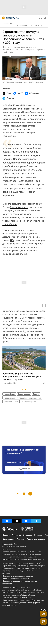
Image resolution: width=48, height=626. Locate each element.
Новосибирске (9, 224)
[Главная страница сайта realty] (15, 18)
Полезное (38, 535)
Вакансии (6, 549)
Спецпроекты (8, 539)
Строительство (24, 394)
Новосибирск (9, 394)
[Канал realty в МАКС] (7, 521)
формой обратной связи (25, 595)
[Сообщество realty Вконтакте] (26, 521)
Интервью (27, 535)
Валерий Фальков (19, 207)
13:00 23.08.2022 (9, 24)
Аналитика (16, 535)
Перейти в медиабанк (36, 82)
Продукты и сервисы (36, 539)
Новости (5, 535)
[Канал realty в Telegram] (36, 521)
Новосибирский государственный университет (22, 398)
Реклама (20, 539)
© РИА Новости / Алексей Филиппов (14, 82)
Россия (36, 394)
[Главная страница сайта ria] (3, 18)
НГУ (12, 240)
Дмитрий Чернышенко (30, 402)
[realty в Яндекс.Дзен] (16, 521)
